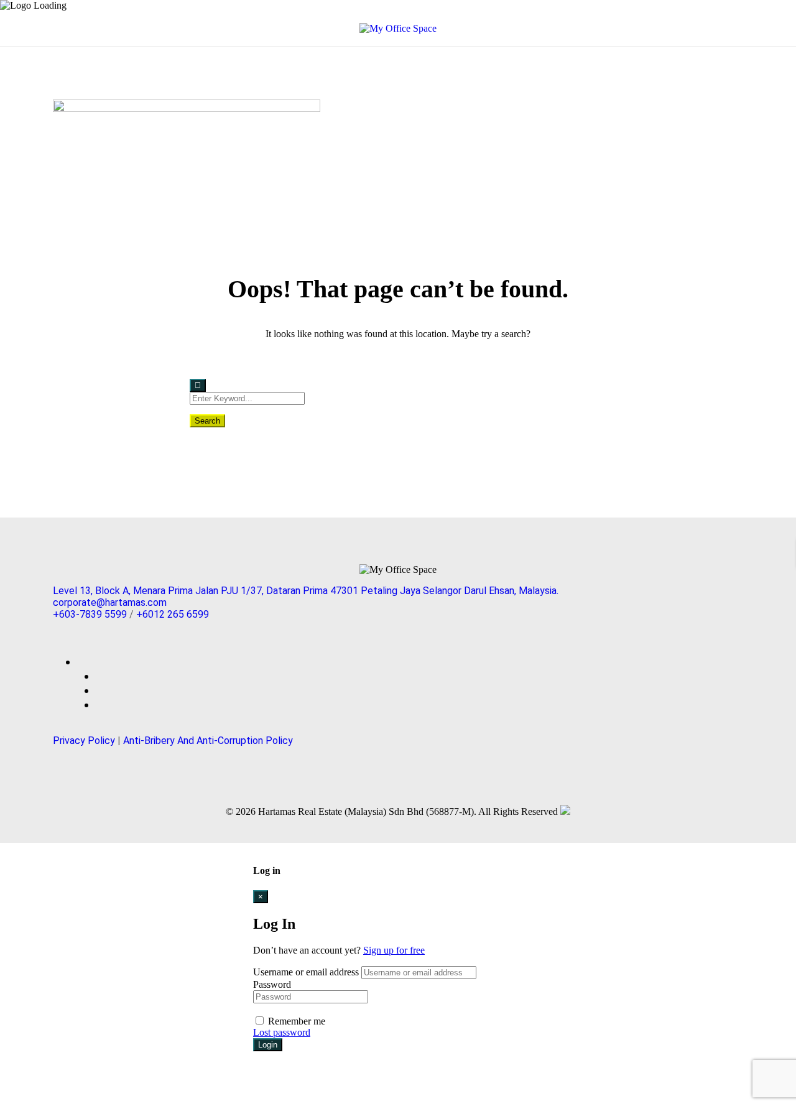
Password (272, 984)
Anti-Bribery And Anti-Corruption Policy (208, 740)
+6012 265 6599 (172, 614)
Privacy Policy (84, 740)
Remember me (295, 1021)
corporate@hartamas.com (110, 602)
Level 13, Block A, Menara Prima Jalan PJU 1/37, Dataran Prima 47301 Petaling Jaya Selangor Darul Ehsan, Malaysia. (305, 591)
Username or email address (306, 972)
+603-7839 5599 (90, 614)
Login (267, 1044)
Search (207, 420)
